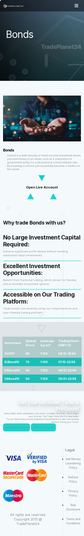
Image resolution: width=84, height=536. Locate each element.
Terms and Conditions (73, 521)
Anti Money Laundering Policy (73, 463)
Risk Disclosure (73, 507)
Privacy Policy (73, 493)
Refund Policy (73, 479)
